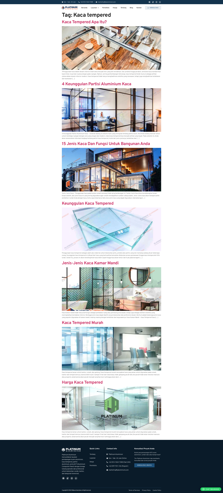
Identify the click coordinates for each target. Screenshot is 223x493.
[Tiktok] (153, 2)
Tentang (123, 8)
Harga (115, 8)
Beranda (84, 8)
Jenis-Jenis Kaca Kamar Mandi (90, 263)
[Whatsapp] (160, 2)
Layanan (94, 8)
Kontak (139, 8)
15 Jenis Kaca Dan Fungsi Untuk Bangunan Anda (106, 144)
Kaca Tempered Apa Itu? (84, 22)
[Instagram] (156, 2)
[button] (210, 489)
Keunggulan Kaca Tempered (88, 203)
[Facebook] (149, 2)
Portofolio (105, 8)
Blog (131, 8)
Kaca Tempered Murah (82, 323)
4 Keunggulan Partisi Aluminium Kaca (96, 84)
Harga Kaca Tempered (82, 382)
